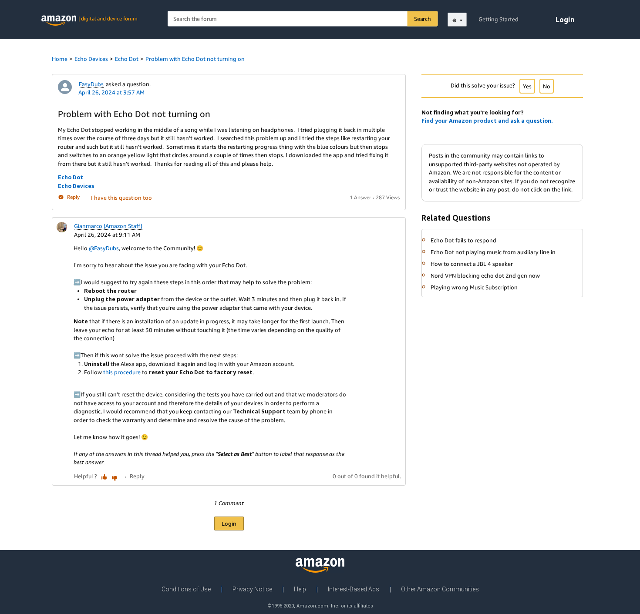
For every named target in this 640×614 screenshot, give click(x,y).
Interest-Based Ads (353, 589)
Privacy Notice (252, 589)
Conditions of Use (186, 589)
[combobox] (303, 19)
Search (422, 18)
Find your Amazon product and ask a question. (487, 120)
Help (300, 589)
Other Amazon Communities (440, 589)
